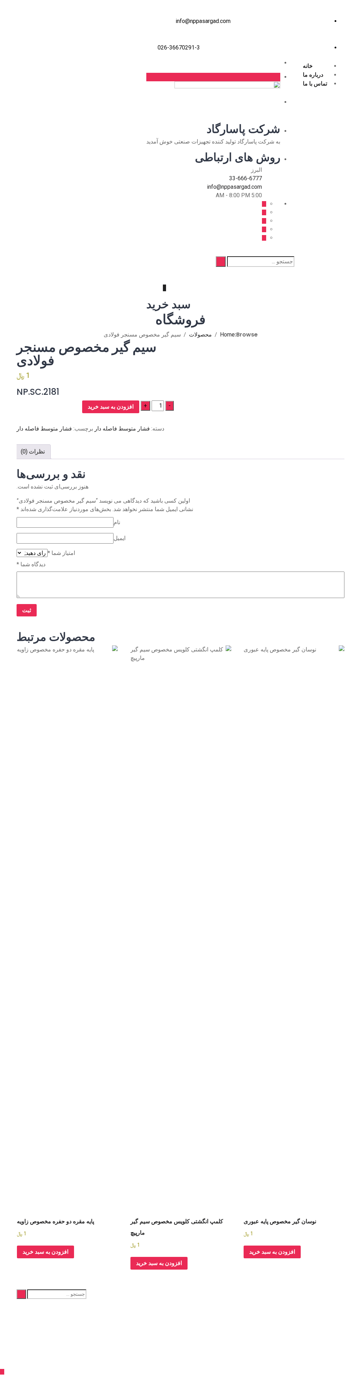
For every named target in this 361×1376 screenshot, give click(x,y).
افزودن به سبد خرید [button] (272, 1251)
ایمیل (120, 538)
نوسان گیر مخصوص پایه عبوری (280, 1221)
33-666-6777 (245, 178)
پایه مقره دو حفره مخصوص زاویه (55, 1221)
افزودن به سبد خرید (111, 406)
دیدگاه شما (31, 564)
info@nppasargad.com (203, 21)
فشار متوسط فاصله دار (122, 428)
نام (117, 522)
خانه (308, 65)
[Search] (221, 261)
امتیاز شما (61, 553)
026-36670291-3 (179, 47)
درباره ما (313, 74)
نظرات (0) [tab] (33, 451)
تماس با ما (315, 83)
